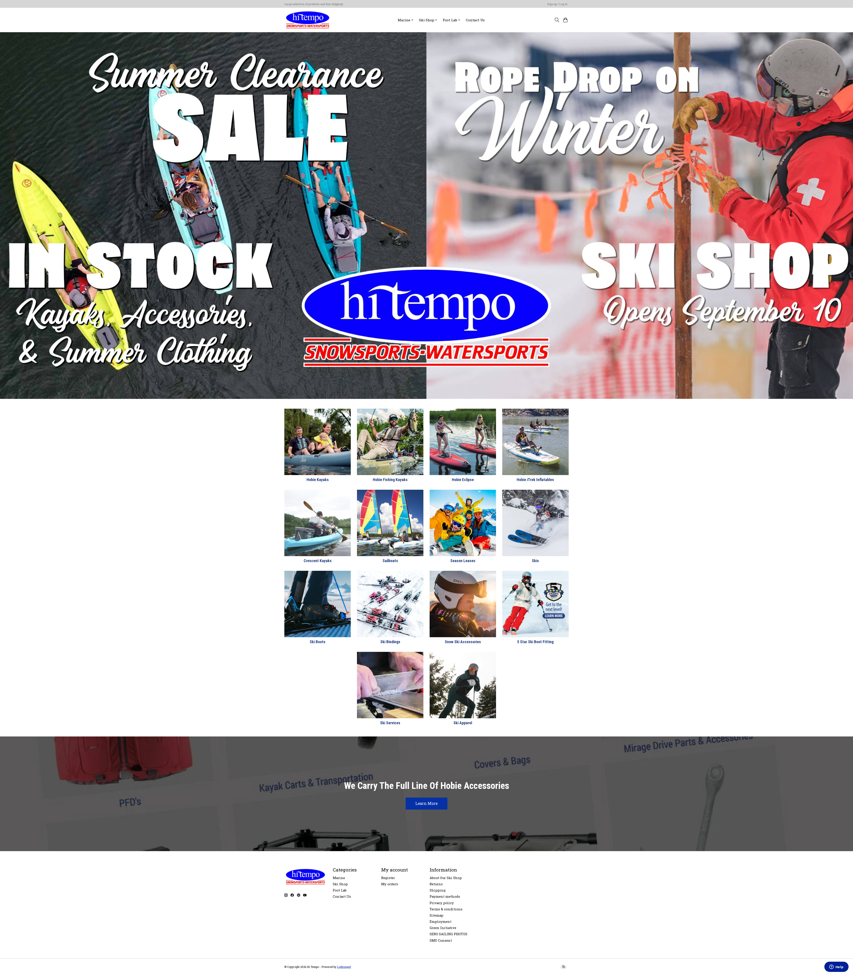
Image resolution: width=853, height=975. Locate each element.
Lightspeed (344, 967)
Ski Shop (340, 884)
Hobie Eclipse (463, 480)
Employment (440, 921)
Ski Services (390, 723)
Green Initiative (443, 928)
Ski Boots (317, 642)
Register (388, 878)
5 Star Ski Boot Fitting (535, 642)
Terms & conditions (446, 909)
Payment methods (445, 896)
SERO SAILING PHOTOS (448, 934)
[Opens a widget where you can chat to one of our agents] (836, 967)
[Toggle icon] (557, 20)
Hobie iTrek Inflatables (535, 480)
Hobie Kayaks (318, 480)
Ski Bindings (390, 642)
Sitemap (436, 915)
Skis (535, 561)
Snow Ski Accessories (463, 642)
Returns (436, 884)
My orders (389, 884)
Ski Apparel (462, 723)
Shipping (438, 890)
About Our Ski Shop (446, 878)
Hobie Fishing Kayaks (390, 480)
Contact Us (475, 20)
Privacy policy (442, 903)
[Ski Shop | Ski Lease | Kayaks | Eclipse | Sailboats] (307, 19)
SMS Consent (441, 940)
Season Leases (462, 561)
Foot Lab (340, 890)
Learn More (426, 803)
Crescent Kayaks (318, 561)
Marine (339, 878)
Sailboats (390, 561)
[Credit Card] (563, 967)
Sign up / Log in (557, 4)
